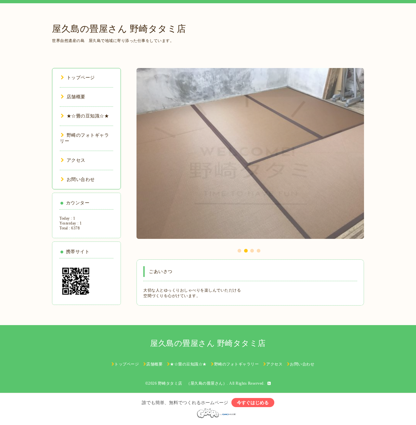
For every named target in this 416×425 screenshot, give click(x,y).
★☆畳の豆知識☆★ (88, 116)
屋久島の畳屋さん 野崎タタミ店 (119, 29)
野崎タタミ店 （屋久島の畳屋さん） (192, 383)
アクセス (76, 160)
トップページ (81, 77)
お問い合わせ (81, 179)
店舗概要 (76, 96)
